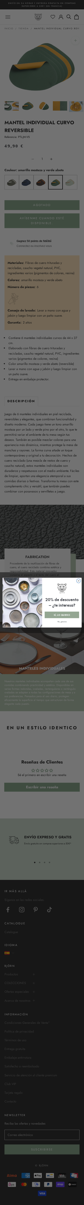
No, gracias (61, 621)
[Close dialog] (78, 580)
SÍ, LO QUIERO (62, 614)
